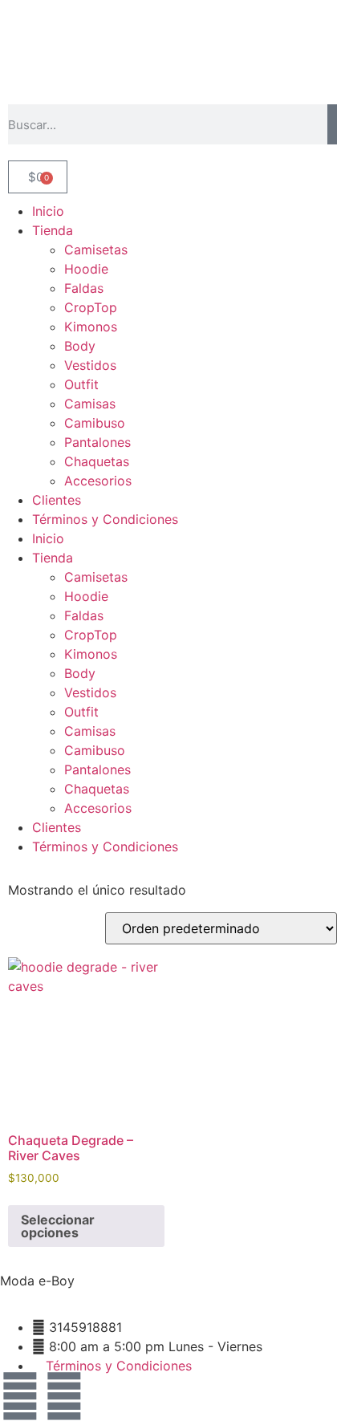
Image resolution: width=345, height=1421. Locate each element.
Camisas (90, 404)
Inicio (48, 211)
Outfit (81, 384)
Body (79, 346)
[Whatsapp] (64, 1396)
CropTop (90, 307)
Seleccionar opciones (58, 1226)
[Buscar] (332, 124)
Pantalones (97, 442)
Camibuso (94, 423)
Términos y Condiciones (105, 519)
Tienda (52, 230)
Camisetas (96, 250)
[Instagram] (20, 1396)
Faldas (84, 288)
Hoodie (86, 269)
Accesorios (98, 481)
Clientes (56, 500)
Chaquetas (96, 461)
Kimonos (90, 327)
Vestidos (90, 365)
